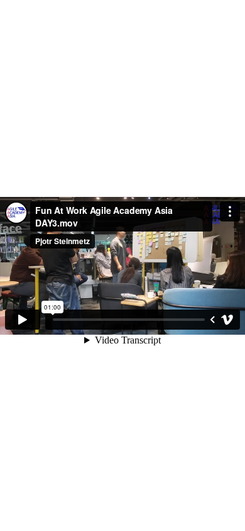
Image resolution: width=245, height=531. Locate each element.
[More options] (230, 211)
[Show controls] (212, 319)
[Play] (22, 320)
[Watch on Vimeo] (227, 319)
